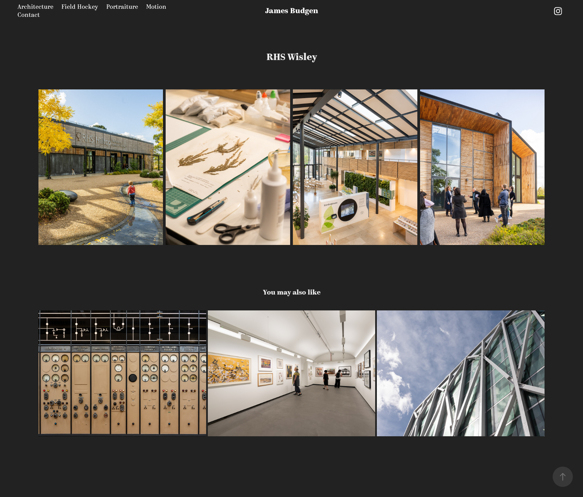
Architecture (35, 7)
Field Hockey (79, 7)
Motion (156, 7)
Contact (29, 15)
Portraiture (122, 7)
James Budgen (291, 11)
